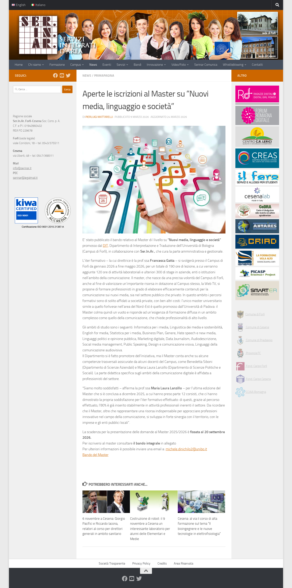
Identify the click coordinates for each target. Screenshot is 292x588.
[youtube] (61, 75)
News (93, 64)
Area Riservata (183, 563)
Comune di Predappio (259, 340)
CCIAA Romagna (255, 392)
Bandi (137, 64)
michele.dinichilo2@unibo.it (186, 449)
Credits (162, 563)
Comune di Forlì (255, 314)
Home (19, 64)
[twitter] (68, 75)
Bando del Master (95, 455)
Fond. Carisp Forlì (256, 366)
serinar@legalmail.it (25, 178)
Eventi (106, 64)
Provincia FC (253, 353)
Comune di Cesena (257, 327)
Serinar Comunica (205, 64)
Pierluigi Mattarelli (99, 117)
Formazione (57, 64)
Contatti (257, 64)
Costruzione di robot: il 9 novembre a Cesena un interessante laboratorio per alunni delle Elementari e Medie (150, 529)
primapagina (104, 75)
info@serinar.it (22, 168)
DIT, (106, 245)
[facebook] (55, 75)
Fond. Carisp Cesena (258, 379)
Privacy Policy (141, 563)
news (86, 75)
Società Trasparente (112, 563)
